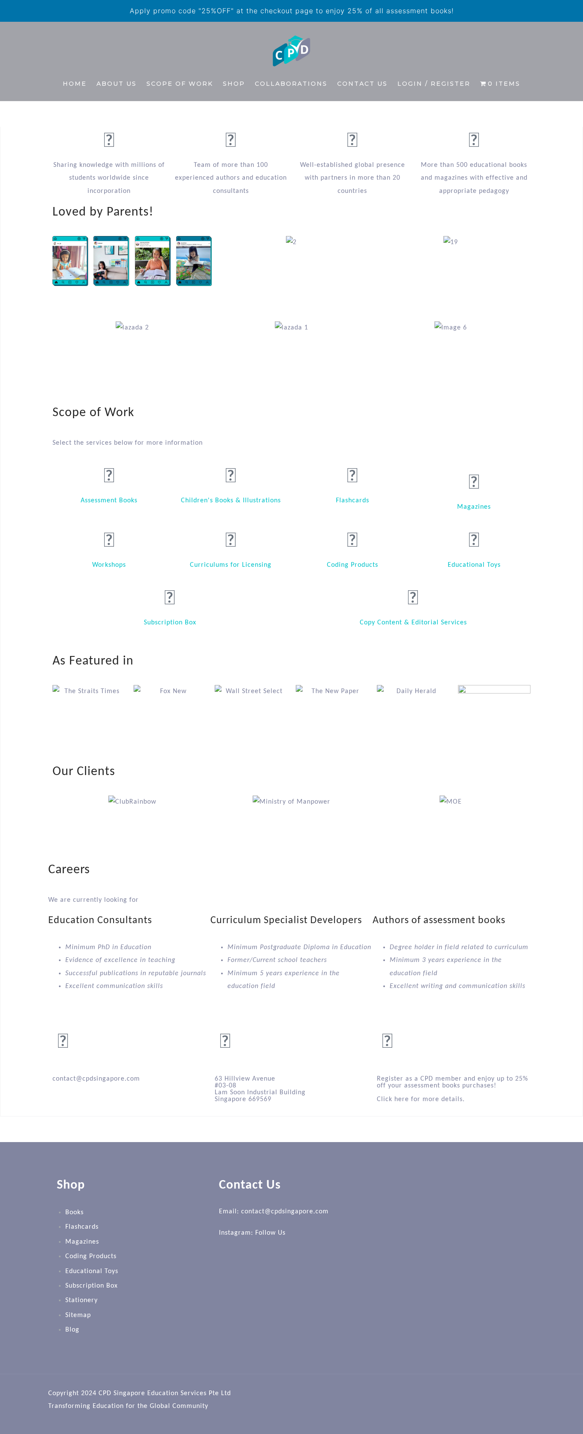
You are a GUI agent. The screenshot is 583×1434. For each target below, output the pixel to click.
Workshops (109, 565)
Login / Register (433, 83)
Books (74, 1212)
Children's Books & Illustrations (231, 500)
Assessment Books (109, 500)
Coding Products (352, 565)
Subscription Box (170, 622)
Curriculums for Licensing (230, 565)
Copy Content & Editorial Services (413, 622)
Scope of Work (179, 83)
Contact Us (362, 83)
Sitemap (78, 1315)
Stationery (81, 1300)
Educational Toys (474, 565)
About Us (116, 83)
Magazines (474, 507)
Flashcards (352, 500)
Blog (72, 1329)
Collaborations (291, 83)
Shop (234, 83)
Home (75, 83)
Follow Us (270, 1233)
